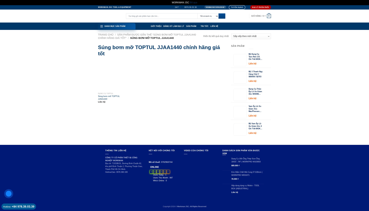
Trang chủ (105, 34)
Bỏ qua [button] (193, 2)
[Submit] (222, 16)
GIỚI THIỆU (156, 26)
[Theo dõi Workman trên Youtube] (154, 158)
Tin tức (205, 26)
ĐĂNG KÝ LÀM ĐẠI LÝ (173, 26)
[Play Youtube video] (200, 165)
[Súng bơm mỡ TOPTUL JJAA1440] (103, 75)
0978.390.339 (122, 172)
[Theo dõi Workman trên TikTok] (157, 158)
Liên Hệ (214, 26)
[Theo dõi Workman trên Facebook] (150, 158)
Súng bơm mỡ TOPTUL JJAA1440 (109, 97)
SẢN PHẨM (191, 26)
